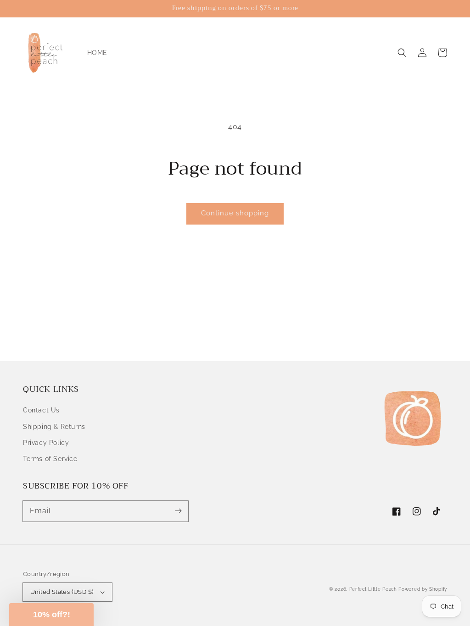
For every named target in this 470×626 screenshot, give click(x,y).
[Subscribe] (178, 511)
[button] (402, 53)
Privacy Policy (46, 442)
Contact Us (41, 410)
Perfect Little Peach (373, 589)
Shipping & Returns (54, 426)
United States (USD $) (61, 591)
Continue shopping (235, 213)
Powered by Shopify (422, 589)
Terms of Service (50, 458)
